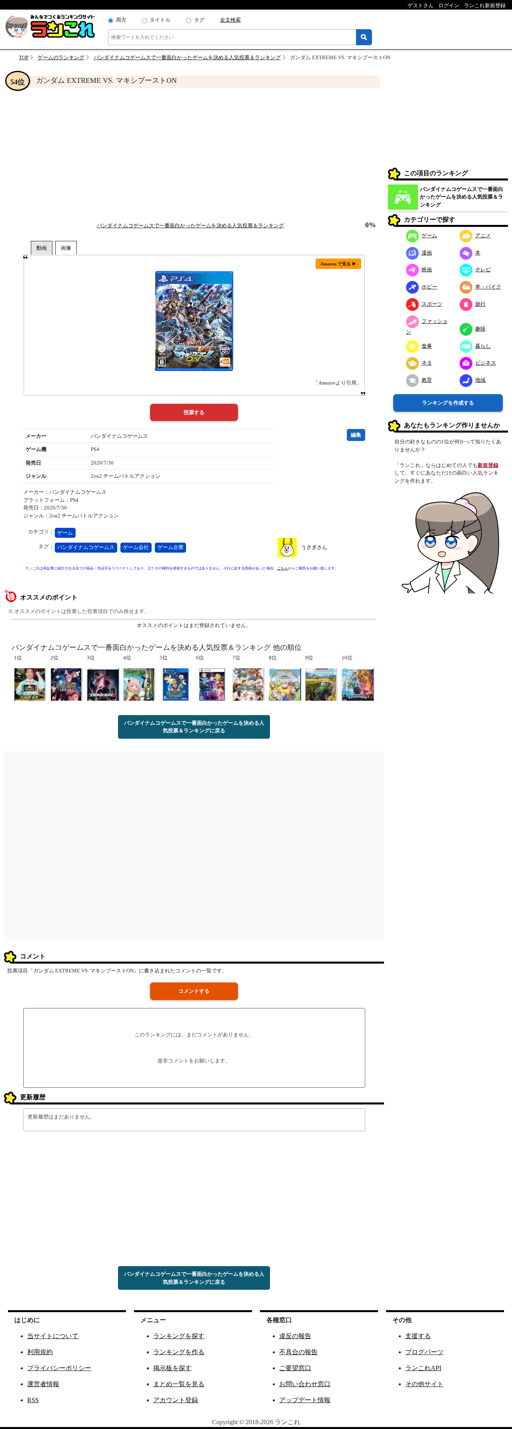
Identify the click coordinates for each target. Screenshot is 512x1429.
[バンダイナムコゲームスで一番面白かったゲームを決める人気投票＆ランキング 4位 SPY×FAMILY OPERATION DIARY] (139, 684)
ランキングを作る (178, 1352)
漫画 (427, 253)
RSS (33, 1400)
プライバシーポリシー (59, 1368)
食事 (427, 346)
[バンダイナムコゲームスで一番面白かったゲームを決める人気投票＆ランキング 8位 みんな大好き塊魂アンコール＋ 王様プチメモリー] (285, 684)
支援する (418, 1336)
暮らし (483, 346)
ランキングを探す (178, 1336)
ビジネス (485, 363)
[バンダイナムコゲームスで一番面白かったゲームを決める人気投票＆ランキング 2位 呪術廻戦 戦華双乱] (66, 684)
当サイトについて (52, 1336)
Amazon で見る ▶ (338, 263)
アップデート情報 (304, 1400)
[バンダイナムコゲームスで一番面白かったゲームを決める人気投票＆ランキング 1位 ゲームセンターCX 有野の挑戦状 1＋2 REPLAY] (30, 684)
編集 (356, 435)
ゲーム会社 (136, 547)
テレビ (483, 270)
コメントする (194, 991)
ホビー (429, 287)
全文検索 (230, 20)
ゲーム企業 (171, 547)
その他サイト (424, 1384)
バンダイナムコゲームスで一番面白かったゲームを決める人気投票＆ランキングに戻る (194, 727)
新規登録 (488, 465)
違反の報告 (295, 1336)
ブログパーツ (424, 1352)
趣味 (480, 329)
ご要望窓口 (295, 1368)
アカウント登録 (175, 1400)
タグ (199, 20)
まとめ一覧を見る (178, 1384)
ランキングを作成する (448, 403)
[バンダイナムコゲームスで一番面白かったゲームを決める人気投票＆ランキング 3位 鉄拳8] (103, 684)
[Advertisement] (194, 154)
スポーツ (432, 304)
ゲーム (65, 533)
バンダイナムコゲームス (85, 547)
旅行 (480, 304)
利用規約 (40, 1352)
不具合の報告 (298, 1352)
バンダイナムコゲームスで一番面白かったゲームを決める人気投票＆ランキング (187, 57)
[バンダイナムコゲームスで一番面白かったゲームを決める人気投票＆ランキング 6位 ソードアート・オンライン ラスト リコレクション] (212, 684)
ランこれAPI (423, 1368)
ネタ (427, 363)
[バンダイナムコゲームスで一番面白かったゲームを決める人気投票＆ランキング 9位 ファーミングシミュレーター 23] (321, 684)
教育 (427, 380)
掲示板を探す (172, 1368)
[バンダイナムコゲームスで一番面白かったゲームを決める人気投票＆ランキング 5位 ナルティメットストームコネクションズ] (176, 684)
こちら (282, 568)
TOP (23, 57)
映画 (427, 270)
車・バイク (488, 287)
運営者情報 (43, 1384)
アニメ (483, 235)
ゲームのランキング (61, 57)
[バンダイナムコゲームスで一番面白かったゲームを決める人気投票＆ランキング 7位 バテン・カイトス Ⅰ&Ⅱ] (248, 684)
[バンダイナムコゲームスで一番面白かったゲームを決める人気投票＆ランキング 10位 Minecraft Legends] (358, 684)
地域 (480, 380)
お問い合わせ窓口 (304, 1384)
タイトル (160, 20)
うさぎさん (314, 547)
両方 (121, 20)
